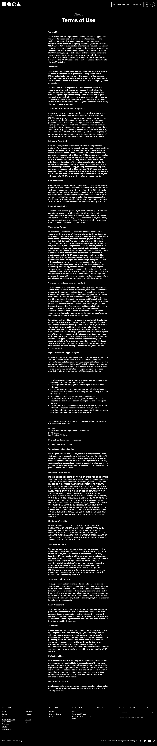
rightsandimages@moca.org (69, 440)
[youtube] (149, 741)
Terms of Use (6, 741)
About (78, 14)
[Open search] (147, 4)
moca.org (57, 166)
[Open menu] (153, 4)
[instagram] (140, 741)
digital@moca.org (56, 691)
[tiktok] (154, 741)
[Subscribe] (152, 713)
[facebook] (145, 741)
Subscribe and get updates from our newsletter (134, 708)
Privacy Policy (17, 741)
